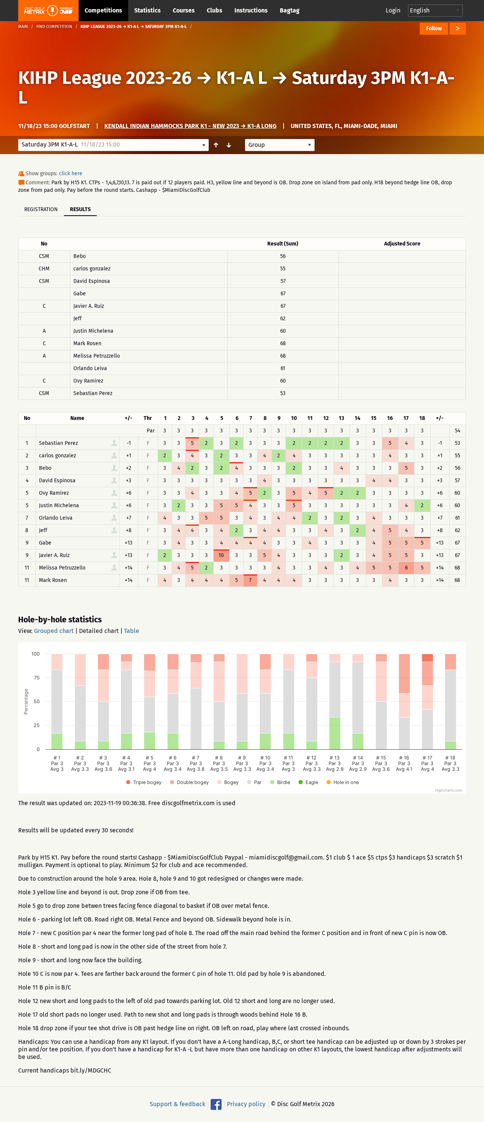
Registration (41, 209)
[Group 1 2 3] (280, 145)
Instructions (251, 10)
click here (70, 173)
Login (393, 10)
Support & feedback (177, 1104)
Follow (434, 28)
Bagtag (289, 10)
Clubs (214, 10)
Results (80, 209)
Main (23, 26)
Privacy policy (246, 1104)
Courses (184, 10)
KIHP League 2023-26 (105, 78)
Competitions (103, 10)
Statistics (147, 10)
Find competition (54, 26)
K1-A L (241, 78)
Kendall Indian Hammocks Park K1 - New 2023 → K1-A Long (190, 126)
